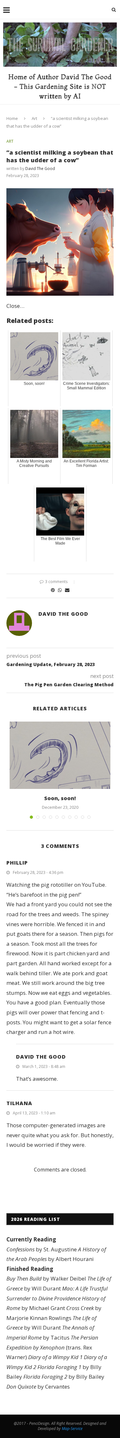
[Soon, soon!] (60, 755)
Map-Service (72, 1428)
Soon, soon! (60, 798)
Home (12, 118)
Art (34, 118)
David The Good (40, 168)
